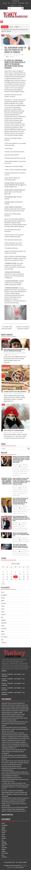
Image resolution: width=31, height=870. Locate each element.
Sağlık (3, 35)
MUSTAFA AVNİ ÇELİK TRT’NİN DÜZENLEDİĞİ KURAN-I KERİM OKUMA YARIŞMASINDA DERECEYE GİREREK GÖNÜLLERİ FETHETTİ (15, 809)
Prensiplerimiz (21, 3)
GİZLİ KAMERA (20, 471)
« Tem (3, 584)
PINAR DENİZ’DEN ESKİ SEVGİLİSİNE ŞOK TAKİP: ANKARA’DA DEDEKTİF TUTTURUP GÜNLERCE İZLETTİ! (15, 787)
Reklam (26, 3)
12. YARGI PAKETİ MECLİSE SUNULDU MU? (14, 783)
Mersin (3, 625)
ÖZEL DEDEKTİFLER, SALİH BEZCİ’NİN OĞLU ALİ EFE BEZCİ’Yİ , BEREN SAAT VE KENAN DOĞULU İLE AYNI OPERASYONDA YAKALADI (15, 762)
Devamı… (4, 670)
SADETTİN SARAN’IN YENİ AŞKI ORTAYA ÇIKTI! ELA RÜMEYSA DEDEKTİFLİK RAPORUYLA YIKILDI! (15, 723)
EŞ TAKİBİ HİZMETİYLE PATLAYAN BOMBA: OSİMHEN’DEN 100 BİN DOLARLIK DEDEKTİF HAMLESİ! (14, 757)
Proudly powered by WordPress (13, 865)
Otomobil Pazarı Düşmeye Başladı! (7, 327)
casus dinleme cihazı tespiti (20, 489)
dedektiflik (23, 507)
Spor (2, 639)
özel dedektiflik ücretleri (22, 555)
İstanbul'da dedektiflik (19, 513)
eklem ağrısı (11, 56)
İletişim (19, 5)
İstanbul (3, 614)
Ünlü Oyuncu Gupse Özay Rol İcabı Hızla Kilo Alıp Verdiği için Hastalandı (14, 350)
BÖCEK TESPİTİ (24, 488)
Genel (2, 609)
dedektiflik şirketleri (21, 511)
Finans (3, 606)
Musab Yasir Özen (7, 815)
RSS (15, 5)
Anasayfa (5, 3)
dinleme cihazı (16, 491)
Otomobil (3, 628)
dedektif (23, 539)
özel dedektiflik (23, 530)
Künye (9, 3)
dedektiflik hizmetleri (18, 526)
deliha (9, 355)
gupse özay (14, 355)
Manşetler (4, 339)
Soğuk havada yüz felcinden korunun (14, 430)
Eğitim (2, 600)
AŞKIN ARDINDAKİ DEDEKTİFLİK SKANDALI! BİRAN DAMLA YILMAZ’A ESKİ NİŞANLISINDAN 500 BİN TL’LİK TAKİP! (21, 518)
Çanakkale (4, 595)
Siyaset (3, 634)
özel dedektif (17, 674)
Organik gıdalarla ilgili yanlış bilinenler (15, 391)
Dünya (3, 598)
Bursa (2, 592)
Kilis (2, 617)
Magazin (3, 620)
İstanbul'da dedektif (24, 541)
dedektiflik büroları (18, 509)
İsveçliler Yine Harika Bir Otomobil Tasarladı (22, 327)
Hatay (2, 612)
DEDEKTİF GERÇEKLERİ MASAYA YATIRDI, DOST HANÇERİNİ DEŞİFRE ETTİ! (21, 534)
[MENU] (1, 22)
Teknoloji (3, 642)
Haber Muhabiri (19, 55)
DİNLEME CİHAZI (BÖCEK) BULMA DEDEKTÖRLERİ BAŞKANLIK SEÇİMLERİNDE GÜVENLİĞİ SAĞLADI (14, 768)
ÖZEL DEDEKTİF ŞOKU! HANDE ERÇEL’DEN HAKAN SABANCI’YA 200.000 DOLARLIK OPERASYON (20, 546)
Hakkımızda (14, 3)
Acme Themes (20, 867)
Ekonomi (3, 603)
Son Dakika (4, 637)
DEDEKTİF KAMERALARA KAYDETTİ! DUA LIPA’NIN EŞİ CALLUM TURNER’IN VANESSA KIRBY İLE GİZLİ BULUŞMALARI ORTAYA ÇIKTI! (15, 742)
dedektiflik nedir (17, 528)
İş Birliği (12, 5)
